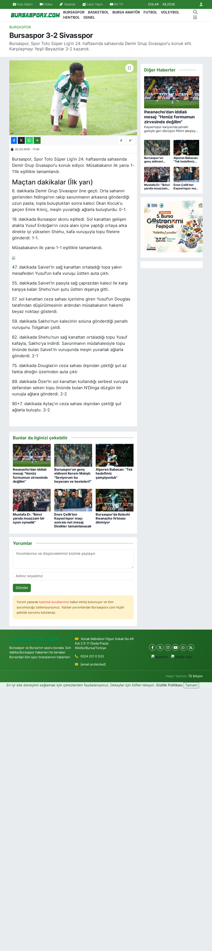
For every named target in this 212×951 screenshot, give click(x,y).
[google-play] (181, 656)
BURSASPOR (73, 12)
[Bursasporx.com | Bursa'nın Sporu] (35, 15)
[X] (160, 647)
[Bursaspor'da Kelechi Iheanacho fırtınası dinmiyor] (115, 500)
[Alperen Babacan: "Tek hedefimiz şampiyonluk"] (115, 455)
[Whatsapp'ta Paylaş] (29, 140)
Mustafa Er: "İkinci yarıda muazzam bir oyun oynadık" (29, 518)
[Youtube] (175, 647)
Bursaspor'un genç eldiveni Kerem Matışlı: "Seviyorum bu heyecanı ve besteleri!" (72, 475)
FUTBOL (150, 12)
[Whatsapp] (183, 647)
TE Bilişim (195, 676)
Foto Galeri (25, 4)
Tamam (191, 685)
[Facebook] (152, 647)
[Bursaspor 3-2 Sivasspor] (73, 97)
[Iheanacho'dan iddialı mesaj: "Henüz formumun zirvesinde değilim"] (32, 455)
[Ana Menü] (195, 17)
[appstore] (159, 656)
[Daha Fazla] (37, 140)
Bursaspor (20, 27)
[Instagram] (167, 647)
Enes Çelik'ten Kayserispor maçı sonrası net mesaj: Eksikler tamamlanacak (72, 520)
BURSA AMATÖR (126, 12)
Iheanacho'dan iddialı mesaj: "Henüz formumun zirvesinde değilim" (30, 475)
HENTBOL (71, 17)
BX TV (118, 4)
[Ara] (195, 12)
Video (48, 4)
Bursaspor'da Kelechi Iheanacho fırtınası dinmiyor (113, 518)
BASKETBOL (98, 12)
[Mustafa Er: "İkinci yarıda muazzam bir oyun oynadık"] (32, 500)
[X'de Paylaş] (21, 140)
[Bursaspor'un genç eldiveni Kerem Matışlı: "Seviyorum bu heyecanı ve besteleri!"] (73, 455)
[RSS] (190, 647)
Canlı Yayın (94, 4)
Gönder (22, 588)
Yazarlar (70, 4)
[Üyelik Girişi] (199, 4)
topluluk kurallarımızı (54, 602)
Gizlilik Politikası (169, 685)
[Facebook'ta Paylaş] (14, 140)
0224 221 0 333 (92, 656)
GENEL (89, 17)
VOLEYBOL (170, 12)
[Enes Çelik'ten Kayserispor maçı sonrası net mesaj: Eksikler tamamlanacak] (73, 500)
